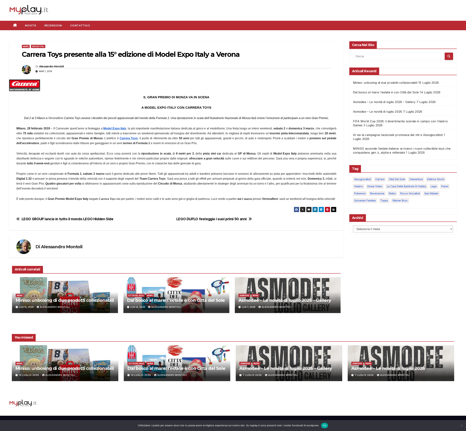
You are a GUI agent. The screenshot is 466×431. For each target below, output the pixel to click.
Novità (30, 25)
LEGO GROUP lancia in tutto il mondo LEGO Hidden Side (67, 219)
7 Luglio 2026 (252, 375)
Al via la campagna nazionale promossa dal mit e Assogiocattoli (398, 135)
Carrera (379, 179)
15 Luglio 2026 (29, 375)
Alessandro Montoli (51, 66)
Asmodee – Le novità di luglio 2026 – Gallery (284, 300)
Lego (434, 186)
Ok (324, 425)
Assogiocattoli (362, 179)
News (26, 46)
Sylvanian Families (365, 200)
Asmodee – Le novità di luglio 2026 (377, 111)
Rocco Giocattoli (410, 193)
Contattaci (80, 25)
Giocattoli (38, 46)
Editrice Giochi (435, 179)
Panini (444, 186)
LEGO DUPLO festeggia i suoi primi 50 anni (211, 219)
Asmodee (244, 295)
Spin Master (431, 193)
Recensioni (53, 25)
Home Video (374, 186)
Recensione (377, 193)
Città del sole (397, 179)
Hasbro (358, 186)
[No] (461, 425)
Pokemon (360, 193)
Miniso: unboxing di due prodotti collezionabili (65, 300)
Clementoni (416, 179)
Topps (384, 200)
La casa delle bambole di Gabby (406, 186)
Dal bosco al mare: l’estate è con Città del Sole (176, 300)
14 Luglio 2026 (141, 375)
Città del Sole (136, 295)
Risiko (392, 193)
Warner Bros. (400, 200)
